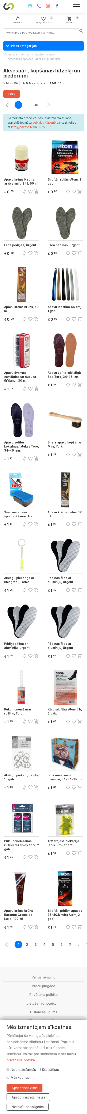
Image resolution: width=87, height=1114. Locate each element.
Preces (25, 54)
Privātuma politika (43, 995)
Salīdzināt (17, 20)
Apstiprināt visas (24, 1088)
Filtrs (11, 94)
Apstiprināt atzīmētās (28, 1097)
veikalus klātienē (44, 122)
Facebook (57, 6)
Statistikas (50, 1069)
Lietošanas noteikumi (43, 1003)
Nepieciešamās (22, 1069)
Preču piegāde (43, 986)
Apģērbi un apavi (45, 54)
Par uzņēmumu (44, 977)
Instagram (48, 6)
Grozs (72, 20)
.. (27, 105)
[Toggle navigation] (76, 6)
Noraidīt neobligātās (27, 1107)
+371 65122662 (39, 6)
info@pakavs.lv (30, 6)
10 (36, 105)
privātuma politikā (21, 1060)
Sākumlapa (10, 54)
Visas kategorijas (24, 46)
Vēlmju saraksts (43, 20)
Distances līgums (43, 1012)
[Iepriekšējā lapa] (48, 105)
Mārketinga (19, 1077)
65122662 (44, 127)
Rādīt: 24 (56, 83)
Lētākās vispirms (32, 83)
